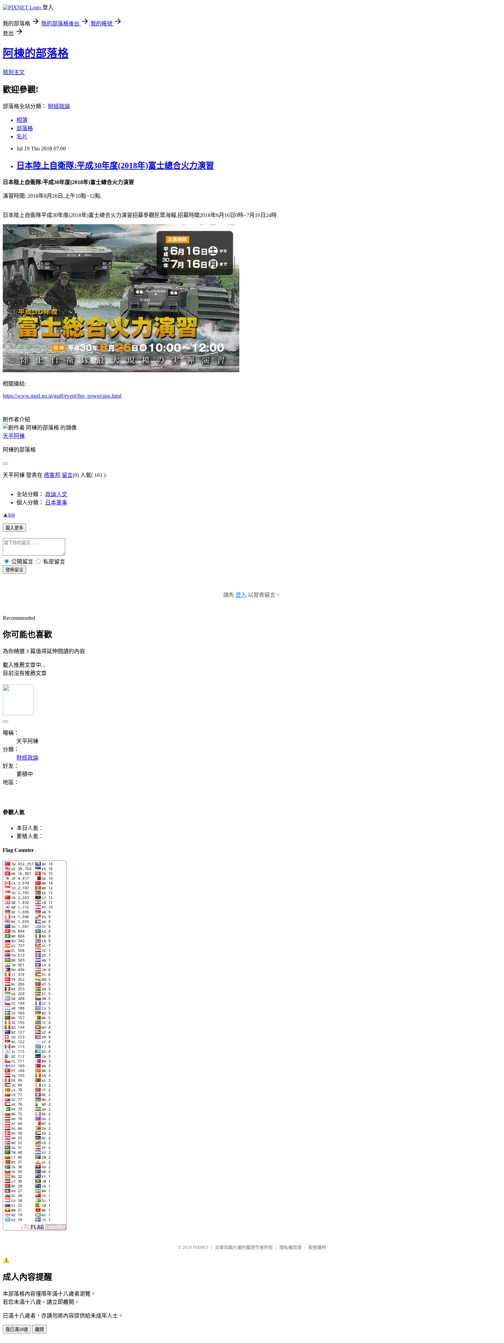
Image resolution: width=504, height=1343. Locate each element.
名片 (21, 136)
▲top (9, 514)
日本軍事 (56, 502)
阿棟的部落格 (36, 53)
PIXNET (200, 1247)
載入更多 (14, 528)
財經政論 (59, 106)
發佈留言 (14, 569)
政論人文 (56, 494)
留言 (67, 475)
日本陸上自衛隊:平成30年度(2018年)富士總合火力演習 (115, 165)
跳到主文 (14, 72)
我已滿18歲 (16, 1329)
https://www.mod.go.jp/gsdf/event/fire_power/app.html (62, 396)
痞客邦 (52, 475)
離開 (39, 1329)
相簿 (21, 120)
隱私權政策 (290, 1247)
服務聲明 (317, 1247)
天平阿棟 (14, 436)
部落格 (24, 128)
